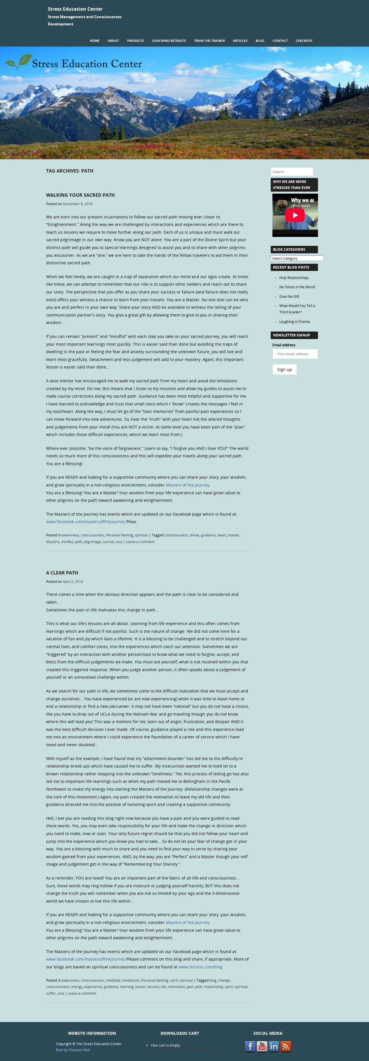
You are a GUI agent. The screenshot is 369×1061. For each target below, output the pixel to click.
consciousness (92, 535)
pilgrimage (92, 541)
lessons (153, 986)
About (113, 40)
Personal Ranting (119, 535)
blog (213, 980)
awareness (70, 535)
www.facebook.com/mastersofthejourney (85, 521)
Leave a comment (140, 541)
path (78, 541)
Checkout (304, 40)
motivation (176, 986)
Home (94, 40)
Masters (52, 541)
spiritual (141, 535)
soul (119, 541)
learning (126, 986)
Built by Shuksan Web (73, 1049)
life (163, 986)
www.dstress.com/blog (201, 967)
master (233, 535)
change (224, 980)
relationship (213, 986)
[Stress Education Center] (184, 157)
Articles (240, 40)
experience (93, 986)
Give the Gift (289, 296)
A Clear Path (62, 573)
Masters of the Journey (188, 485)
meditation (131, 980)
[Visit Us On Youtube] (262, 1051)
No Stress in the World (297, 287)
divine (194, 535)
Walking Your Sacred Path (80, 195)
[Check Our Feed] (285, 1051)
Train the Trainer (209, 40)
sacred (108, 541)
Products (135, 40)
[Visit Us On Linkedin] (274, 1051)
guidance (208, 535)
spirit (174, 980)
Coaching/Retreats (169, 40)
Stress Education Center (75, 9)
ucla (60, 993)
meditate (113, 980)
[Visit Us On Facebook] (250, 1051)
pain (190, 986)
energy (76, 986)
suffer (51, 993)
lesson (140, 986)
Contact (280, 40)
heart (221, 535)
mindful (67, 541)
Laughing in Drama (294, 321)
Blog (260, 40)
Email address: (284, 345)
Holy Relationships (294, 277)
